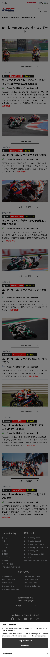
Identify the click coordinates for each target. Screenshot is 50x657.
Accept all (25, 645)
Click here (16, 636)
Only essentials (25, 640)
